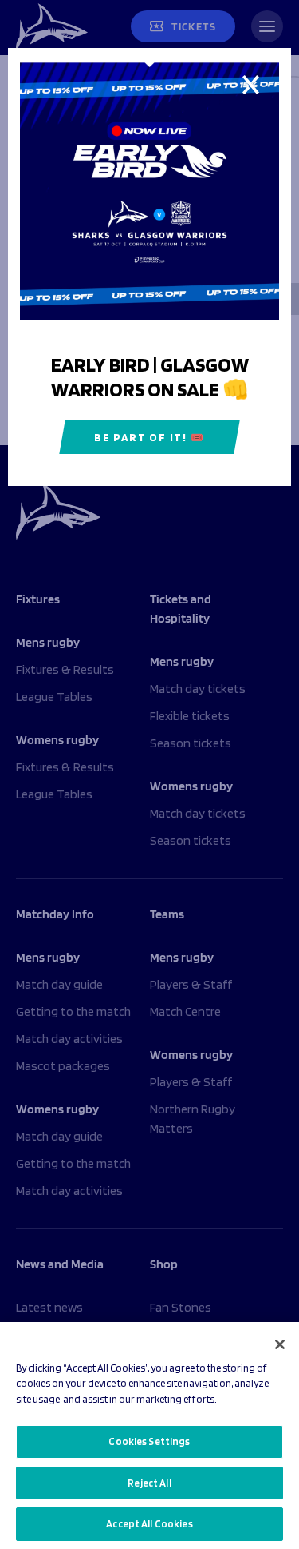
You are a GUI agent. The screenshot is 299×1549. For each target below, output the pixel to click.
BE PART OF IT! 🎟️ (149, 437)
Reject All (149, 1483)
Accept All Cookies (149, 1524)
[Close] (279, 1344)
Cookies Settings (149, 1441)
